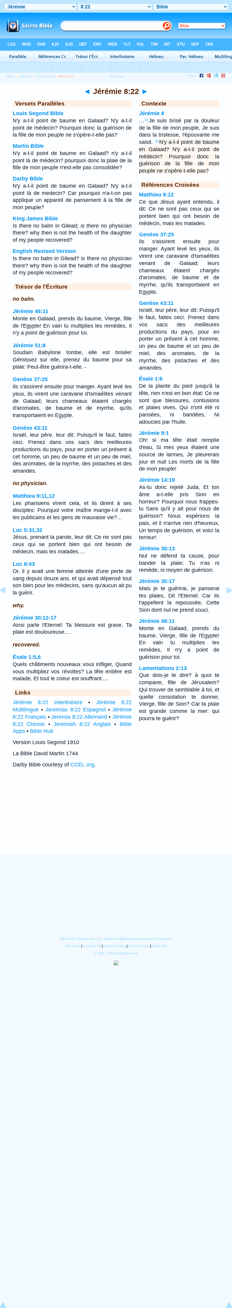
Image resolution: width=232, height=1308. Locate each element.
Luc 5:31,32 (27, 530)
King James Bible (35, 218)
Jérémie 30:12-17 (34, 618)
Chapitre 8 (45, 76)
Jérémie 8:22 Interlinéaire (47, 702)
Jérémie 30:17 (157, 581)
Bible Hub (41, 731)
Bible (11, 76)
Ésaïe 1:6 (151, 379)
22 (157, 141)
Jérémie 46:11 (30, 311)
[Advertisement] (116, 817)
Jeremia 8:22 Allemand (79, 717)
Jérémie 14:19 (157, 480)
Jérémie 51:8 (29, 345)
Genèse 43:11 (30, 428)
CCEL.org (82, 765)
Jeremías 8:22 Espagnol (75, 710)
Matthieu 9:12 (156, 195)
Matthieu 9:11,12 (34, 496)
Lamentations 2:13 (163, 668)
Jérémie (26, 76)
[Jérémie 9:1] (224, 604)
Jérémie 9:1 (154, 433)
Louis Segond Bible (38, 113)
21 (146, 119)
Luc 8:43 (24, 564)
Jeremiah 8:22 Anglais (82, 724)
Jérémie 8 (151, 113)
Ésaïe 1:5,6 (27, 657)
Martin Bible (28, 146)
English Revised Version (44, 251)
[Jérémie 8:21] (7, 604)
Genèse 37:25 (30, 379)
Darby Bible (28, 179)
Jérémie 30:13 (157, 549)
